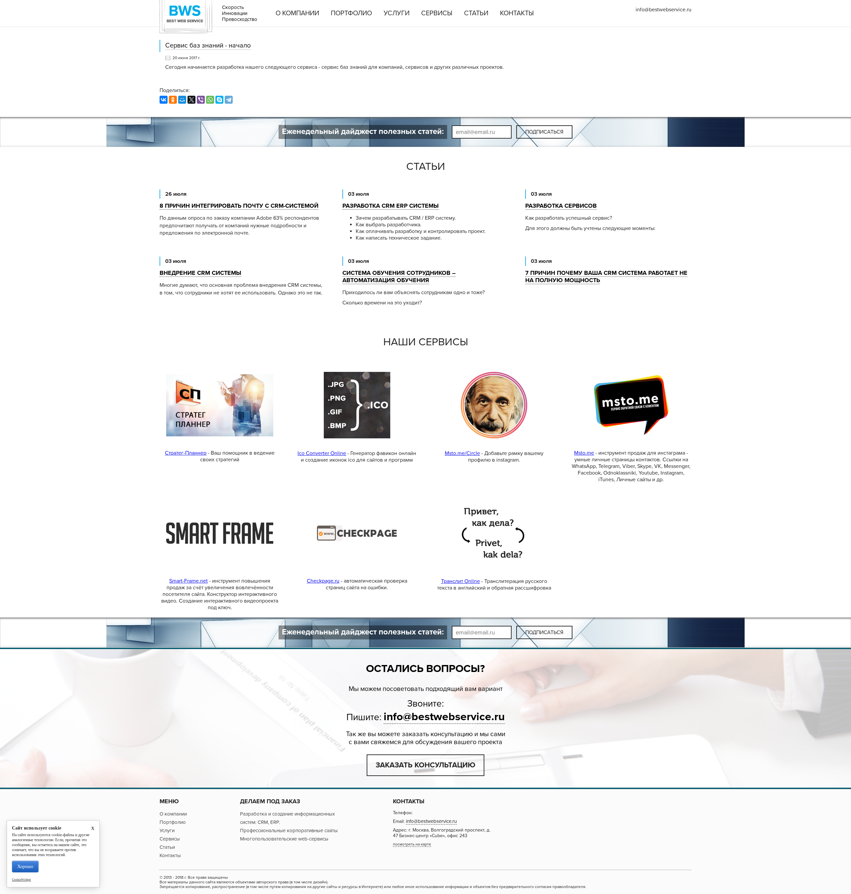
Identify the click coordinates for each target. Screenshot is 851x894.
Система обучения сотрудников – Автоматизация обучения (399, 276)
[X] (191, 100)
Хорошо (25, 866)
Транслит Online (460, 581)
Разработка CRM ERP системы (390, 205)
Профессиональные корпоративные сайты (289, 831)
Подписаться (544, 132)
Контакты (517, 13)
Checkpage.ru (323, 581)
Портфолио (351, 13)
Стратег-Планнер (185, 453)
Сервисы (436, 13)
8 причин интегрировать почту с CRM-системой (239, 205)
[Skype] (219, 100)
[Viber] (201, 100)
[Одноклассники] (173, 100)
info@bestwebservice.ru (663, 9)
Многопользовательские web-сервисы (284, 839)
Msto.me (584, 453)
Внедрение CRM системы (200, 273)
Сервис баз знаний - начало (208, 46)
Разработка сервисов (561, 205)
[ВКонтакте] (164, 100)
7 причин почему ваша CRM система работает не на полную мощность (606, 276)
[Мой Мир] (182, 100)
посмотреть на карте (412, 844)
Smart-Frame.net (188, 581)
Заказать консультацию (425, 765)
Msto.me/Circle (462, 453)
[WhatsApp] (210, 100)
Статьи (476, 13)
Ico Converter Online (322, 453)
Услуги (397, 13)
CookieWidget (21, 879)
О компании (297, 13)
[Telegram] (229, 100)
